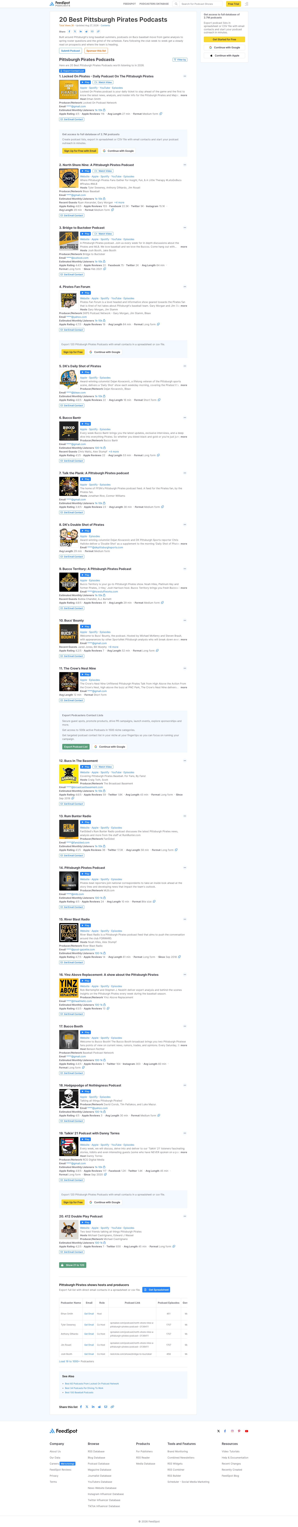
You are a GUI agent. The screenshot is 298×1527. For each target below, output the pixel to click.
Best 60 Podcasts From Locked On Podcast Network (92, 1383)
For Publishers (144, 1451)
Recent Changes (231, 1463)
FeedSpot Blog (230, 1475)
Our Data (55, 1457)
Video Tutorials (230, 1451)
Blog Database (96, 1457)
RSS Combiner (175, 1469)
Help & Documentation (235, 1457)
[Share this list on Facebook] (69, 31)
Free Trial (233, 3)
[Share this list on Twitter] (75, 31)
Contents (105, 25)
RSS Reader (143, 1457)
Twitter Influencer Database (104, 1500)
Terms (53, 1481)
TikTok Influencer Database (104, 1506)
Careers (62, 1463)
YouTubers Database (100, 1481)
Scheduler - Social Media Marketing (188, 1481)
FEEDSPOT (129, 3)
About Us (55, 1451)
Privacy (54, 1475)
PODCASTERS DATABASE (154, 3)
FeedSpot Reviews (60, 1469)
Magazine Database (99, 1469)
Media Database (145, 1463)
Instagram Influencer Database (106, 1494)
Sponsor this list (96, 50)
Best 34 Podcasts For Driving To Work (84, 1388)
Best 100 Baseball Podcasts (79, 1392)
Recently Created (232, 1469)
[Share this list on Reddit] (86, 31)
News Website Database (102, 1487)
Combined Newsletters (180, 1457)
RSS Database (96, 1451)
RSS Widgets (175, 1463)
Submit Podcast (70, 50)
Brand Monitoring (177, 1451)
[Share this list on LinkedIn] (81, 31)
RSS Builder (174, 1475)
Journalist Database (99, 1475)
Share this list (68, 1407)
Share (62, 31)
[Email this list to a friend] (92, 31)
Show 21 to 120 (75, 1265)
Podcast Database (98, 1463)
